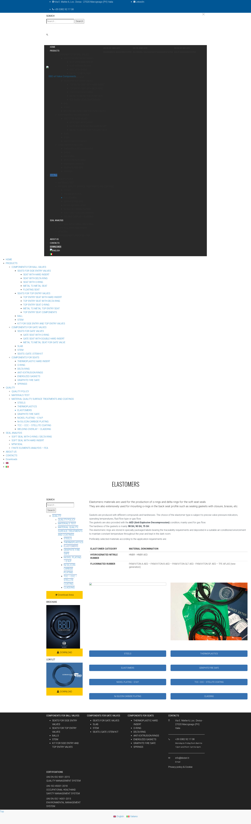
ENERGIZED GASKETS (144, 739)
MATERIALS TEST (67, 523)
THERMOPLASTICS (209, 653)
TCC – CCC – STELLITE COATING (70, 580)
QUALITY (56, 516)
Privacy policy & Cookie (180, 767)
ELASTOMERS (127, 668)
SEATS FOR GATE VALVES (106, 720)
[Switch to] (128, 250)
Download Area (65, 594)
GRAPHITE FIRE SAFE (209, 668)
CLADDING (209, 696)
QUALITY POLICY (66, 519)
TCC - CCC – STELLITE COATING (209, 682)
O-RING (137, 728)
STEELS (127, 653)
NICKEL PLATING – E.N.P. (127, 682)
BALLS (55, 735)
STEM (55, 739)
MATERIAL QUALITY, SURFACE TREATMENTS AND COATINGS (70, 531)
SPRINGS (138, 747)
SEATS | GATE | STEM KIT (105, 731)
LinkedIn (139, 1)
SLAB (95, 724)
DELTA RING (139, 731)
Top (2, 811)
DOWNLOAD (65, 652)
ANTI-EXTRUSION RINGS (146, 735)
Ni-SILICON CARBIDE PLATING (127, 696)
